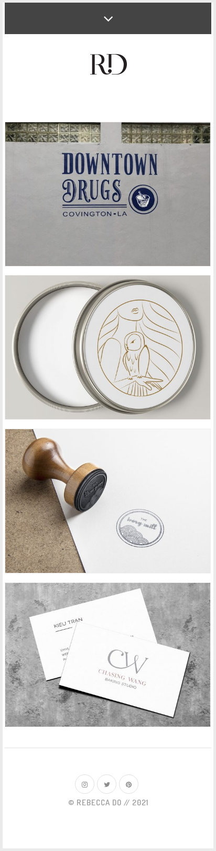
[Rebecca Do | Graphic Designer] (108, 65)
